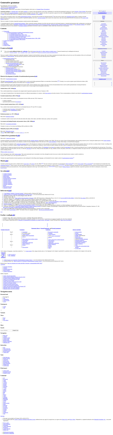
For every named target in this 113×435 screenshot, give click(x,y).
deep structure (48, 93)
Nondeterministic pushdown (81, 241)
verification (25, 51)
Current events (6, 339)
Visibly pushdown (26, 243)
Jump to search (12, 8)
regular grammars (107, 140)
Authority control (3, 253)
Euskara (4, 387)
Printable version (6, 373)
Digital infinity (6, 176)
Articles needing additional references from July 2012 (14, 277)
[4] (58, 81)
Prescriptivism (104, 73)
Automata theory (35, 228)
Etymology (103, 64)
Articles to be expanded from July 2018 (11, 279)
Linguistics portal (102, 79)
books (26, 52)
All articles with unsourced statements (11, 285)
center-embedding (52, 141)
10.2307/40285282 (55, 201)
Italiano (4, 394)
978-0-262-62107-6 (52, 202)
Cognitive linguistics (7, 173)
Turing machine (78, 232)
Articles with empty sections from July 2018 (12, 281)
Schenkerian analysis (5, 165)
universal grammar (41, 17)
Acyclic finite (78, 248)
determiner (46, 147)
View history (5, 320)
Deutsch (5, 383)
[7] (42, 163)
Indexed (24, 236)
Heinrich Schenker (8, 203)
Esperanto (5, 386)
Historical (104, 31)
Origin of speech (103, 70)
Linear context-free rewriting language (56, 239)
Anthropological (103, 24)
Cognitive (104, 51)
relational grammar (63, 24)
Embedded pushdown (79, 240)
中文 (4, 413)
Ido (4, 393)
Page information (6, 363)
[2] (53, 16)
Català (4, 380)
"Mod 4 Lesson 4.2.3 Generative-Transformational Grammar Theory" (18, 194)
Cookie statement (6, 428)
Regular (24, 245)
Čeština (4, 381)
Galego (4, 389)
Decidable (50, 233)
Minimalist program (12, 65)
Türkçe (4, 411)
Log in (4, 301)
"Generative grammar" (13, 52)
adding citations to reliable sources (49, 51)
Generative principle (7, 182)
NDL (9, 255)
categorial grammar (54, 24)
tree (63, 144)
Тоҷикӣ (4, 410)
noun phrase (67, 147)
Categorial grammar (10, 72)
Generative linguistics (12, 6)
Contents (5, 336)
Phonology (103, 39)
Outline (103, 16)
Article (4, 306)
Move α (4, 111)
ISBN (47, 202)
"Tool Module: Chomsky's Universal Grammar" (14, 193)
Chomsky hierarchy (35, 140)
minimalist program (71, 16)
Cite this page (6, 365)
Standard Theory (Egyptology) (43, 9)
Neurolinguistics (103, 35)
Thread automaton (79, 237)
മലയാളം (5, 398)
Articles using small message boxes (10, 284)
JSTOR (32, 52)
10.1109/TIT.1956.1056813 (68, 198)
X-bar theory (18, 101)
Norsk (4, 402)
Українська (5, 412)
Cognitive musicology (7, 271)
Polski (4, 404)
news (19, 52)
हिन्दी (4, 392)
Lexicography (104, 32)
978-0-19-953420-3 (67, 220)
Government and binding (11, 123)
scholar (29, 52)
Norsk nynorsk (6, 403)
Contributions (6, 299)
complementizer (14, 110)
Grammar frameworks (7, 269)
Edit (4, 319)
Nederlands (5, 399)
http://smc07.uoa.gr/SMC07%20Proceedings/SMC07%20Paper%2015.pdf (18, 207)
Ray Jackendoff (88, 163)
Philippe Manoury (66, 166)
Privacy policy (6, 422)
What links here (6, 357)
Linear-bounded (78, 234)
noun (53, 147)
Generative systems (7, 187)
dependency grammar (18, 24)
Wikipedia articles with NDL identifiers (11, 288)
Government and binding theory (15, 64)
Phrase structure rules (7, 186)
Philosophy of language (103, 36)
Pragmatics (103, 40)
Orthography (103, 71)
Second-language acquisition (104, 74)
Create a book (6, 370)
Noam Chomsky (82, 11)
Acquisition (103, 23)
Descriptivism (103, 62)
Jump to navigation (4, 8)
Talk (4, 298)
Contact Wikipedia (7, 426)
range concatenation (30, 235)
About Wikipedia (6, 348)
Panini (28, 82)
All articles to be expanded (8, 280)
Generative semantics (7, 183)
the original (83, 198)
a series (103, 11)
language (76, 11)
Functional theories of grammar (9, 178)
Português (5, 405)
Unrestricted (24, 232)
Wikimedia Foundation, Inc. (100, 419)
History (103, 17)
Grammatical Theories (102, 48)
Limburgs (5, 397)
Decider (76, 233)
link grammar (70, 24)
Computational (104, 27)
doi (61, 198)
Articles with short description (9, 275)
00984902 (13, 255)
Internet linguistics (103, 65)
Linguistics (102, 13)
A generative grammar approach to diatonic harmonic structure (28, 206)
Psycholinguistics (103, 41)
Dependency (103, 53)
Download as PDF (7, 371)
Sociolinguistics (103, 44)
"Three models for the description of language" (24, 198)
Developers (5, 427)
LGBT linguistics (103, 66)
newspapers (22, 52)
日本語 (4, 400)
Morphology (103, 33)
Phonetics (104, 37)
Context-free (24, 241)
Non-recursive (25, 247)
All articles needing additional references (11, 278)
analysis (32, 163)
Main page (5, 335)
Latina (4, 395)
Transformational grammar (8, 58)
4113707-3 (13, 254)
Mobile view (5, 430)
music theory (26, 163)
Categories (3, 264)
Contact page (6, 352)
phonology (40, 14)
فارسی (4, 388)
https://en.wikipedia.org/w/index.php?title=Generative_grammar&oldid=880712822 (24, 263)
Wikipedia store (6, 342)
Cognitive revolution (7, 174)
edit (11, 48)
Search (2, 327)
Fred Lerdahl (80, 163)
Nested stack (77, 236)
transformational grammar (25, 16)
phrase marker (18, 154)
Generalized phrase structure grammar (13, 70)
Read (4, 317)
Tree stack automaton (83, 239)
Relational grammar (10, 67)
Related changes (6, 358)
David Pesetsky (12, 209)
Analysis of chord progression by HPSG (26, 205)
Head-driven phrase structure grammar (14, 71)
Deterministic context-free (27, 242)
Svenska (5, 409)
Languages (48, 229)
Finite (49, 247)
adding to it (22, 132)
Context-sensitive (25, 234)
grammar (25, 11)
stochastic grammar (23, 25)
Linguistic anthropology (104, 68)
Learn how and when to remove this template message (47, 52)
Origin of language (104, 69)
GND (9, 254)
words (18, 145)
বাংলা (4, 378)
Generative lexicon (7, 179)
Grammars (22, 229)
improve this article (37, 51)
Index (104, 18)
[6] (41, 163)
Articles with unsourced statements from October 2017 (14, 286)
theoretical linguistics (14, 12)
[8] (72, 163)
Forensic (103, 30)
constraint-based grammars (19, 23)
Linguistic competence (7, 184)
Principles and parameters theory (12, 63)
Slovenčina (5, 407)
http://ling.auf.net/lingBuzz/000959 (46, 209)
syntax (3, 14)
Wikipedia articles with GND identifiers (11, 287)
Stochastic (104, 57)
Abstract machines (77, 229)
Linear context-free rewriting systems (30, 239)
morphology (33, 14)
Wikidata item (6, 364)
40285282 (65, 201)
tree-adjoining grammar (79, 24)
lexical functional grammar (44, 24)
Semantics (104, 42)
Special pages (6, 360)
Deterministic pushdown (80, 242)
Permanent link (6, 362)
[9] (92, 163)
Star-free (50, 246)
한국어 (4, 391)
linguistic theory (15, 11)
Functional (103, 54)
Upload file (5, 359)
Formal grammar (6, 177)
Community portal (7, 350)
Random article (6, 340)
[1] (38, 12)
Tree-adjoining (25, 240)
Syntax (103, 45)
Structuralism (103, 75)
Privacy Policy (72, 419)
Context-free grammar (10, 138)
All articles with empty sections (9, 282)
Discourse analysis (103, 28)
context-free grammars (21, 144)
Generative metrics (7, 180)
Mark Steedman (69, 163)
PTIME (76, 235)
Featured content (6, 337)
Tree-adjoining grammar (11, 73)
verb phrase (28, 148)
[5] (73, 157)
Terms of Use (64, 419)
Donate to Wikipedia (7, 341)
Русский (5, 406)
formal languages (45, 228)
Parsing (4, 185)
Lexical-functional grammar (11, 69)
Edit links (2, 416)
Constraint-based (103, 52)
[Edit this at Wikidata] (3, 255)
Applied (103, 26)
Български (5, 379)
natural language (10, 56)
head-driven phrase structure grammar (31, 24)
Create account (6, 300)
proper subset (29, 251)
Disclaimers (5, 425)
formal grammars (56, 228)
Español (4, 385)
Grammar (5, 267)
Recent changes (6, 351)
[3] (57, 81)
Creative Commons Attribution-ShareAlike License (24, 419)
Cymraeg (5, 382)
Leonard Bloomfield (9, 81)
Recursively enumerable (53, 232)
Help (4, 347)
